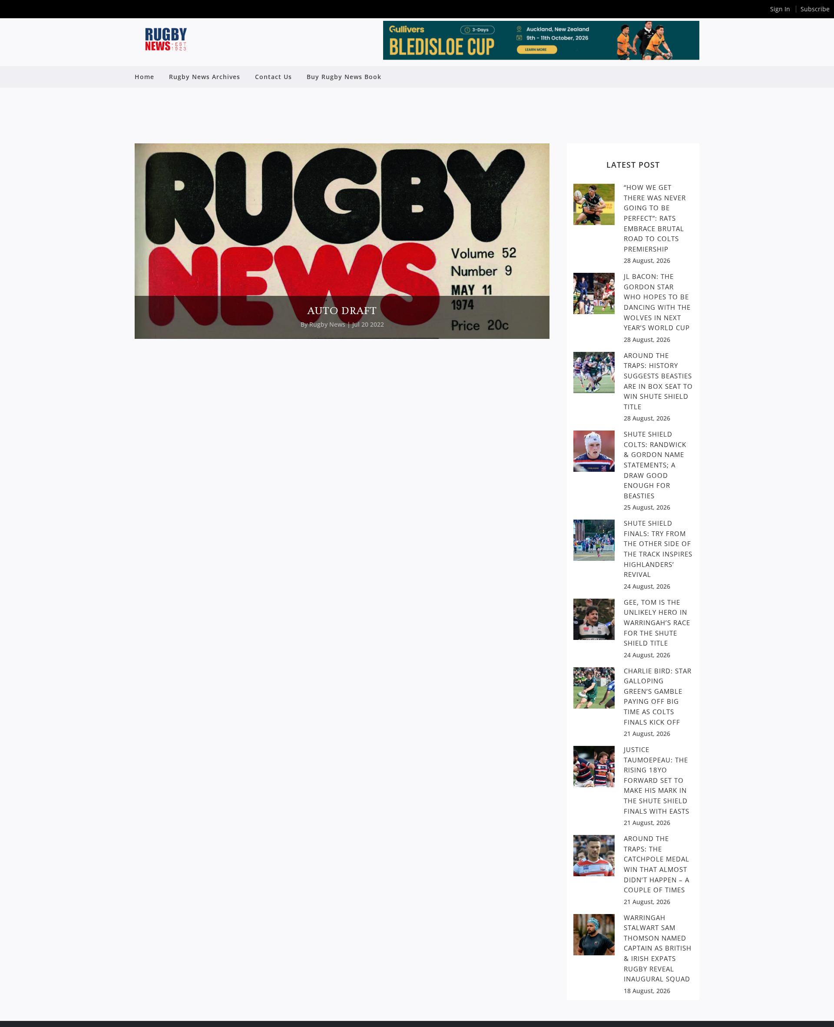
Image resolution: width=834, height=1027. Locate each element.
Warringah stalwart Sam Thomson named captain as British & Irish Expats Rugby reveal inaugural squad (658, 948)
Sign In (780, 9)
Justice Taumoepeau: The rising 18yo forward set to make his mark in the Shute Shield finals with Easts (656, 780)
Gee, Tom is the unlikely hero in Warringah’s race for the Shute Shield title (657, 622)
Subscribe (815, 9)
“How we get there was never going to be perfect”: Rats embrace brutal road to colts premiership (655, 218)
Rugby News (327, 324)
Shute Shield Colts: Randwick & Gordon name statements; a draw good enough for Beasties (655, 465)
